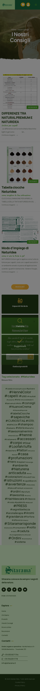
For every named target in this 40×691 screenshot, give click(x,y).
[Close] (34, 325)
